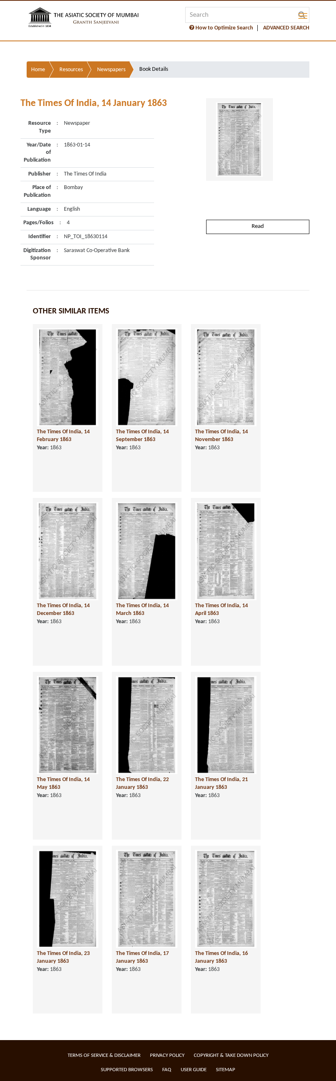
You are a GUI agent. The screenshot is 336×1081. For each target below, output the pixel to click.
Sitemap (225, 1069)
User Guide (194, 1069)
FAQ (166, 1069)
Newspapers (111, 70)
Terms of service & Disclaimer (104, 1055)
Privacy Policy (167, 1055)
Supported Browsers (127, 1069)
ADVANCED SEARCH (286, 28)
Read (258, 226)
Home (38, 70)
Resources (71, 70)
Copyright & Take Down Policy (231, 1055)
